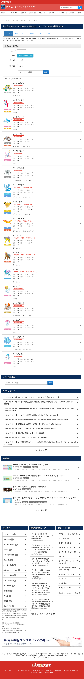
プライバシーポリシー (37, 670)
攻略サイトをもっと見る (68, 593)
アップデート (9, 534)
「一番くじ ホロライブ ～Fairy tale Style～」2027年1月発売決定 (40, 537)
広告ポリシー (49, 670)
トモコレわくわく (65, 543)
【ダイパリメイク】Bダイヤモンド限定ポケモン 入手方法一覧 (25, 437)
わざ (23, 33)
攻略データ (23, 12)
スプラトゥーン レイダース (68, 534)
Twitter (40, 672)
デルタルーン (63, 579)
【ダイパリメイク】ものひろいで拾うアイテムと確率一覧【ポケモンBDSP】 (30, 428)
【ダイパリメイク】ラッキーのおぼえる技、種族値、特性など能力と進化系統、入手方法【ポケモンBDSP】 (38, 403)
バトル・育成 (10, 565)
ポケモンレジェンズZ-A (67, 547)
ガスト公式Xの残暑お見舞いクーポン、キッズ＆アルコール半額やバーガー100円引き (41, 562)
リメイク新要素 (70, 12)
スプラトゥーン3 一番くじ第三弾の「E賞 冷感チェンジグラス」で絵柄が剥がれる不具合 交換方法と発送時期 (41, 604)
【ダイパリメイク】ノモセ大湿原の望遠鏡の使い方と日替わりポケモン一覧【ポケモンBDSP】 (36, 419)
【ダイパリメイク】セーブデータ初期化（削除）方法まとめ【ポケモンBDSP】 (31, 415)
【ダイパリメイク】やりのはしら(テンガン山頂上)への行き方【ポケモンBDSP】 (32, 397)
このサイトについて (10, 670)
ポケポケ (62, 556)
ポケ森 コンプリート (66, 588)
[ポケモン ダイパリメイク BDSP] (32, 9)
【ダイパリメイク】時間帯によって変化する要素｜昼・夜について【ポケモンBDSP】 (33, 424)
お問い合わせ (33, 672)
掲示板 (79, 12)
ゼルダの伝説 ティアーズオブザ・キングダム (68, 569)
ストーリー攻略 (10, 544)
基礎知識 (8, 591)
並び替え (12, 66)
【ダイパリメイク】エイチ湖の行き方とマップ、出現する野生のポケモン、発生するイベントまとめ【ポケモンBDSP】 (40, 443)
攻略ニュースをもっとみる (41, 614)
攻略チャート (4, 12)
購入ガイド (8, 606)
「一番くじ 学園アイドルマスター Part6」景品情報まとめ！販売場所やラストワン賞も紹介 (41, 574)
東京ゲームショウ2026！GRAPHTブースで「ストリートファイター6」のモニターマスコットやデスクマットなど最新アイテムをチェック (41, 589)
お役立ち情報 (32, 12)
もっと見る (39, 450)
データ (7, 550)
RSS (51, 672)
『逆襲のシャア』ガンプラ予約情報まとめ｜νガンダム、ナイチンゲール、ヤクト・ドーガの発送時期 (41, 549)
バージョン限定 (60, 12)
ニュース (8, 560)
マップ (40, 33)
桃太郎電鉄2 (63, 583)
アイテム (31, 33)
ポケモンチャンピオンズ (67, 552)
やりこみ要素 (10, 580)
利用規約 (27, 670)
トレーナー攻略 (10, 555)
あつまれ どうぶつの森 (67, 574)
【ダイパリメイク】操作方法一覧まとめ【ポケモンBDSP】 (24, 433)
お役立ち (8, 539)
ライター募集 (65, 670)
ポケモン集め (10, 575)
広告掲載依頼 (74, 670)
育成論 (7, 601)
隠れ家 (48, 33)
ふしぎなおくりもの (11, 570)
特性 (16, 33)
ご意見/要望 (20, 670)
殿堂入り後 (42, 12)
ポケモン (8, 33)
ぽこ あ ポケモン (64, 538)
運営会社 (57, 670)
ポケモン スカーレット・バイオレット (68, 562)
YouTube (46, 672)
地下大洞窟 (51, 12)
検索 (80, 7)
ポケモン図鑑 (14, 12)
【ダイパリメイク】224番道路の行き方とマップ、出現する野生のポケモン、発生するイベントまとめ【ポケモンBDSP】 (39, 409)
